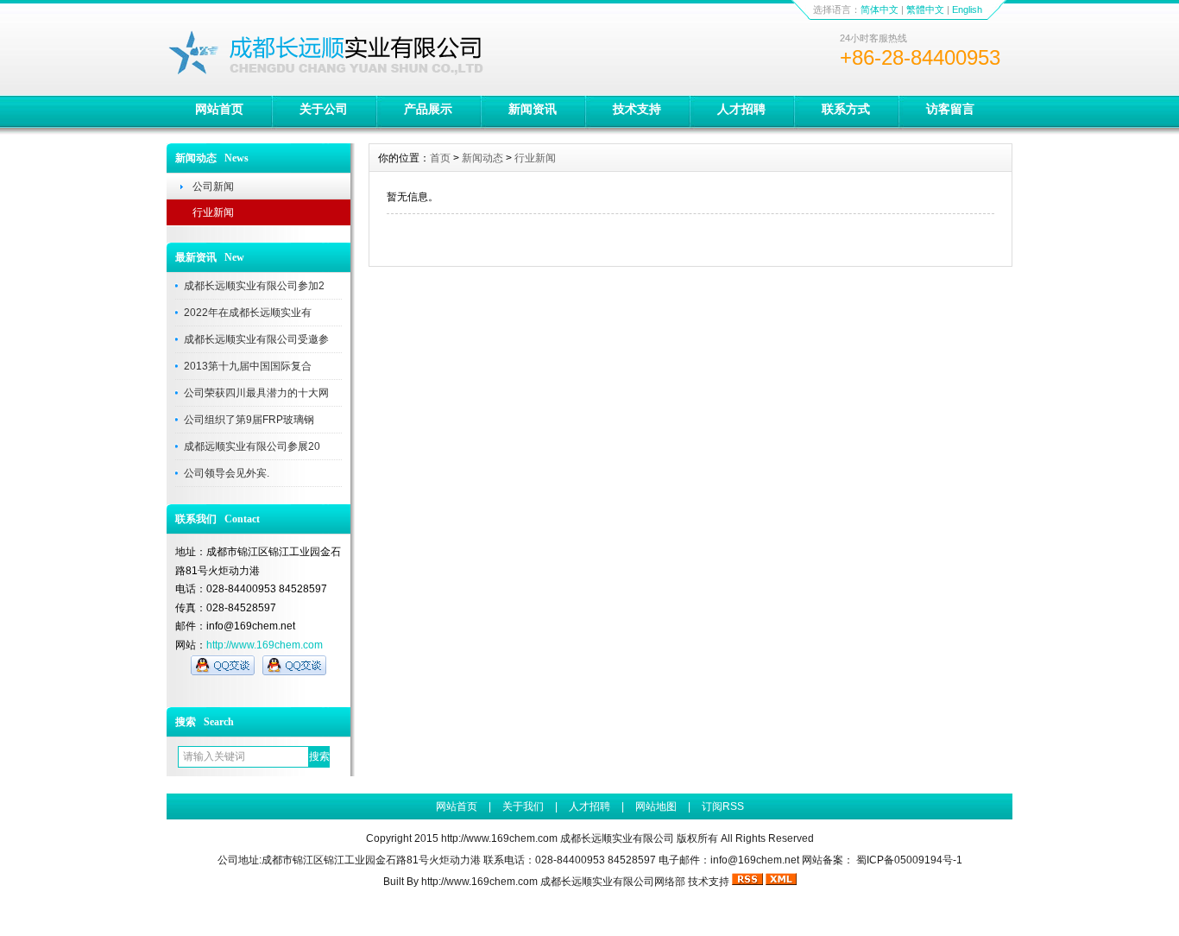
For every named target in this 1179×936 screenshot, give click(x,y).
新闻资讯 (532, 109)
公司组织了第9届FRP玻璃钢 (249, 420)
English (967, 9)
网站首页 (219, 109)
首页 (440, 158)
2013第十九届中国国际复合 (248, 366)
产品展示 (428, 109)
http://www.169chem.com (264, 645)
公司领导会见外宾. (226, 473)
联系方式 (846, 109)
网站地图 (656, 806)
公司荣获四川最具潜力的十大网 (256, 393)
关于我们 (523, 806)
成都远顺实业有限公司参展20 (252, 446)
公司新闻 (213, 186)
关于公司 (323, 109)
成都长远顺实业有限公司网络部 (612, 882)
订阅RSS (723, 806)
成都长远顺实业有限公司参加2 (254, 286)
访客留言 (950, 109)
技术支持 (637, 109)
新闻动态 (482, 158)
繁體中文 (925, 9)
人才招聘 (741, 109)
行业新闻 (213, 212)
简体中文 (879, 9)
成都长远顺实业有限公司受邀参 (256, 339)
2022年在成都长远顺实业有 (248, 313)
